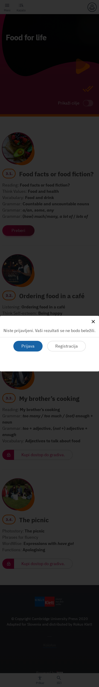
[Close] (93, 321)
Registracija (66, 346)
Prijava (28, 346)
